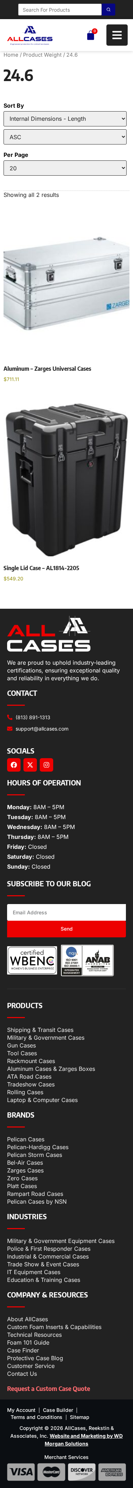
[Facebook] (14, 765)
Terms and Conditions (36, 1417)
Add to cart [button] (24, 397)
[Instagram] (46, 765)
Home (11, 55)
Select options (29, 596)
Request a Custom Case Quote (48, 1388)
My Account (21, 1410)
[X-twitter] (30, 765)
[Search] (108, 10)
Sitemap (79, 1417)
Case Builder (58, 1410)
